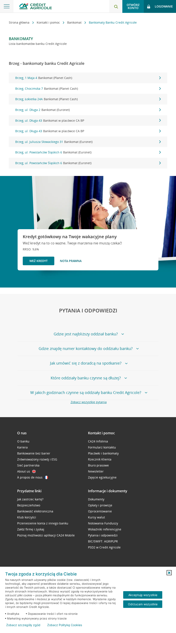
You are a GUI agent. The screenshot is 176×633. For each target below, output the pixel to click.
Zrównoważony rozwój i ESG (37, 459)
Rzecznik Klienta (99, 459)
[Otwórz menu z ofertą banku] (6, 6)
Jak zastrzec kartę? (30, 499)
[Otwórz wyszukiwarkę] (115, 6)
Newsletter (96, 471)
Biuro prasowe (98, 465)
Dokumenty (96, 499)
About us (23, 471)
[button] (169, 572)
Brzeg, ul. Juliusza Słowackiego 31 (54, 142)
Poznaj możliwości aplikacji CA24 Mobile (46, 535)
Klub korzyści (26, 517)
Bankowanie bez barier (33, 453)
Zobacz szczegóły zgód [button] (23, 625)
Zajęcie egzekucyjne (102, 477)
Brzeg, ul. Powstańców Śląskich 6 (53, 152)
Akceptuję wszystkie (142, 595)
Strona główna (19, 22)
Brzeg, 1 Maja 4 (43, 78)
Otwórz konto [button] (133, 6)
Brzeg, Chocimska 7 (46, 88)
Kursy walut (96, 517)
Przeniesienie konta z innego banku (42, 523)
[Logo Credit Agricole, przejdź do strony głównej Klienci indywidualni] (35, 6)
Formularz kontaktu (102, 447)
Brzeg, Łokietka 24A (46, 99)
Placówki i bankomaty (103, 453)
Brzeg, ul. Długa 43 (49, 120)
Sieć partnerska (28, 465)
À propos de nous (29, 477)
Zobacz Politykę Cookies (64, 625)
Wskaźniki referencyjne (104, 529)
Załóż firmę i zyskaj (30, 529)
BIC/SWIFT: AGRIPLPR (103, 541)
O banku (23, 441)
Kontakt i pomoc (49, 22)
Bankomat (74, 22)
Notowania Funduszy (103, 523)
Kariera (22, 447)
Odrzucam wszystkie (143, 604)
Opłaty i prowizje (100, 505)
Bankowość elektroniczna (35, 511)
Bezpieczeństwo (28, 505)
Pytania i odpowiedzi (103, 535)
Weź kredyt (38, 261)
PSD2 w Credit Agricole (104, 547)
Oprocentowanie (100, 511)
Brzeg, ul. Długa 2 (42, 110)
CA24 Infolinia (98, 441)
